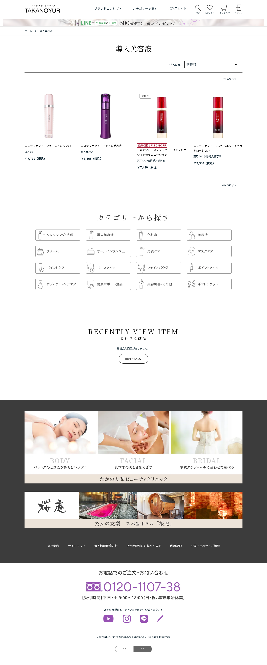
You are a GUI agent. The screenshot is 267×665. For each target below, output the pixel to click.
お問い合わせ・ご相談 (205, 546)
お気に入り (210, 13)
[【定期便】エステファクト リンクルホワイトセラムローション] (161, 116)
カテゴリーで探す (145, 8)
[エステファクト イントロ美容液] (105, 116)
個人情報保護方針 (106, 546)
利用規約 (176, 546)
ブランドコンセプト (108, 8)
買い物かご (225, 13)
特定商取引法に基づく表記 (143, 546)
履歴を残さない (133, 359)
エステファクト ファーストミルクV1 (48, 146)
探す (198, 13)
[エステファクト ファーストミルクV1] (49, 116)
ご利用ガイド (177, 8)
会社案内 (53, 546)
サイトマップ (76, 546)
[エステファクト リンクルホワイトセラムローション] (217, 116)
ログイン (238, 13)
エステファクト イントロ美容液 (101, 146)
